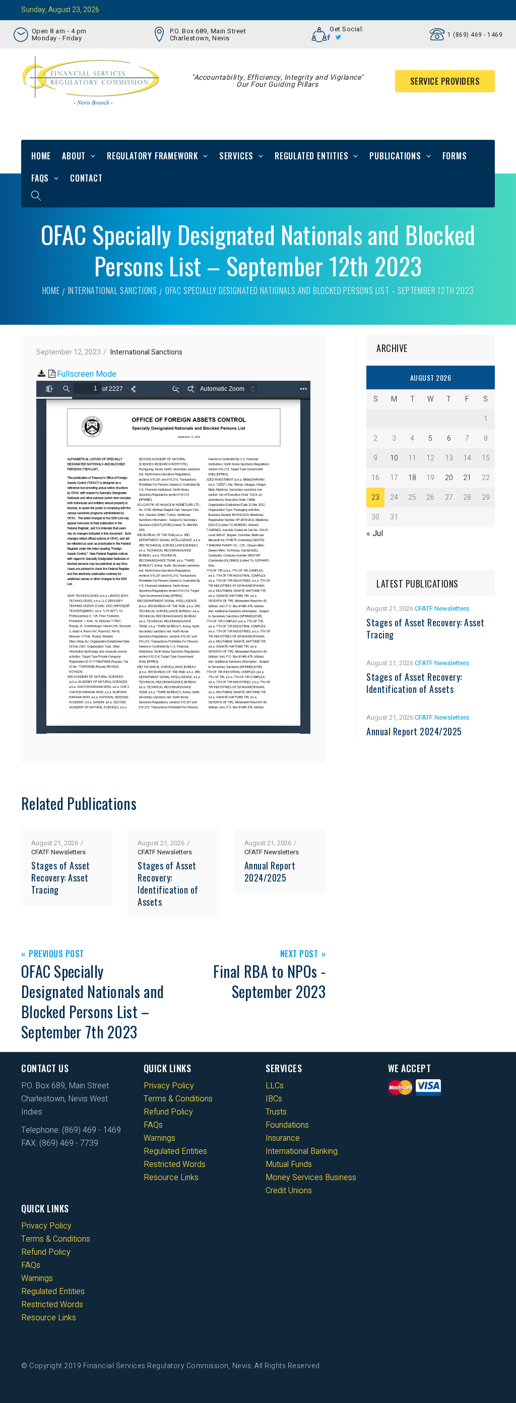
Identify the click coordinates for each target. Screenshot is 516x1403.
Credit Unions (289, 1191)
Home (41, 156)
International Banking (302, 1151)
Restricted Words (175, 1164)
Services (236, 156)
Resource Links (171, 1178)
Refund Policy (168, 1112)
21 (467, 478)
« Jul (374, 534)
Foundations (287, 1125)
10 (394, 458)
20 (449, 478)
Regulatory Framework (152, 156)
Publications (395, 156)
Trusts (276, 1112)
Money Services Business (311, 1178)
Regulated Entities (311, 156)
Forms (454, 156)
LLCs (275, 1086)
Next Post (299, 954)
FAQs (40, 178)
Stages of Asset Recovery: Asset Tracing (60, 877)
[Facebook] (329, 37)
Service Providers (445, 81)
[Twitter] (339, 37)
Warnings (159, 1138)
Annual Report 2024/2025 (270, 871)
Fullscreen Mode (86, 374)
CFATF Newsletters (58, 852)
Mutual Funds (289, 1164)
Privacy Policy (169, 1086)
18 (412, 478)
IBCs (274, 1099)
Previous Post (56, 954)
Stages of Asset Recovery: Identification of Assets (168, 883)
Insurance (283, 1138)
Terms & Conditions (178, 1099)
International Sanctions (112, 290)
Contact (86, 178)
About (74, 156)
